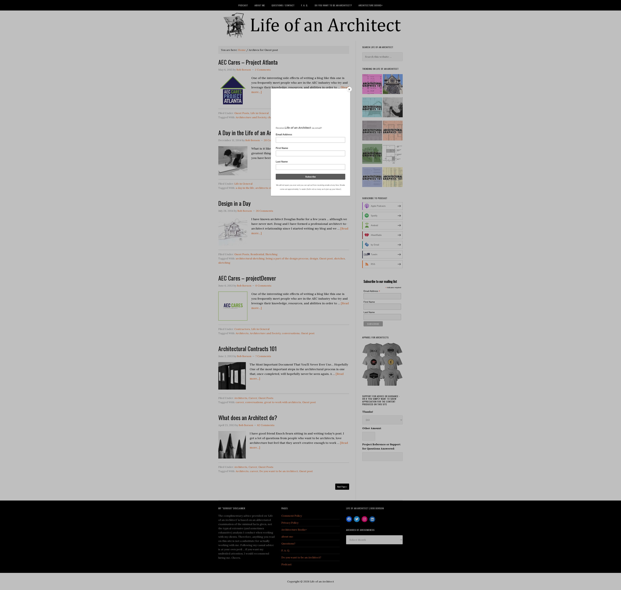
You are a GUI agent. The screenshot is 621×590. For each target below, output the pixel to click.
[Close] (349, 89)
